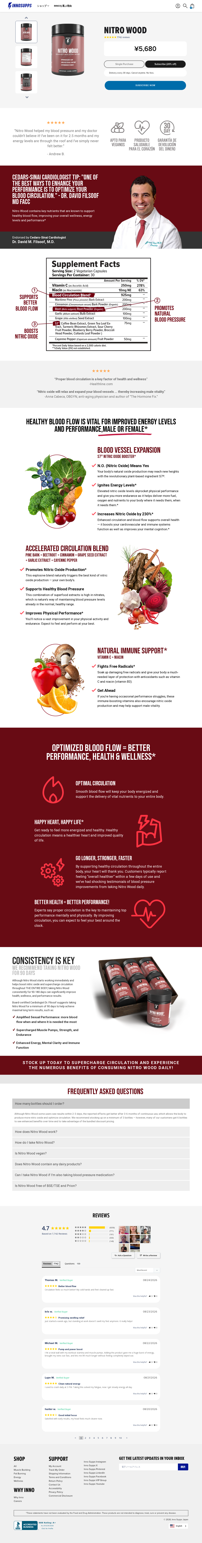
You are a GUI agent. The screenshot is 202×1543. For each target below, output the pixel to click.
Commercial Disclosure (61, 1495)
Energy (17, 1477)
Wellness (18, 1481)
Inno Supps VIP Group (95, 1480)
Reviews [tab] (47, 1263)
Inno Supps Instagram (95, 1461)
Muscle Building (22, 1470)
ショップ (42, 5)
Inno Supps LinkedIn (94, 1472)
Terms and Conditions (60, 1477)
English (179, 1526)
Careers (18, 1501)
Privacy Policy (56, 1492)
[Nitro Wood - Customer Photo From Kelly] (135, 1230)
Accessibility (55, 1488)
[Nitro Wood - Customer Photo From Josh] (124, 1248)
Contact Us (54, 1484)
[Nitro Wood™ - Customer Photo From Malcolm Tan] (145, 1230)
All (15, 1466)
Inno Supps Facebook (95, 1476)
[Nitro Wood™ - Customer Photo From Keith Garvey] (135, 1248)
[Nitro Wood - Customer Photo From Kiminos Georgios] (145, 1239)
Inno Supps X (90, 1465)
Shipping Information (59, 1473)
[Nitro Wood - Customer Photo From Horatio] (124, 1239)
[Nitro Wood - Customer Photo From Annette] (124, 1230)
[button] (150, 1296)
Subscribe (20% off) (165, 64)
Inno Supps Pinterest (94, 1469)
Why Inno (19, 1497)
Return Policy (56, 1481)
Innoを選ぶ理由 (63, 5)
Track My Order (56, 1470)
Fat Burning (20, 1473)
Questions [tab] (70, 1263)
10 (120, 1437)
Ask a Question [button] (124, 1255)
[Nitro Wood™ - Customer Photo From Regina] (135, 1239)
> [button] (126, 1437)
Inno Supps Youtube (94, 1484)
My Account (55, 1466)
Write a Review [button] (150, 1255)
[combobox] (178, 1526)
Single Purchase (124, 64)
